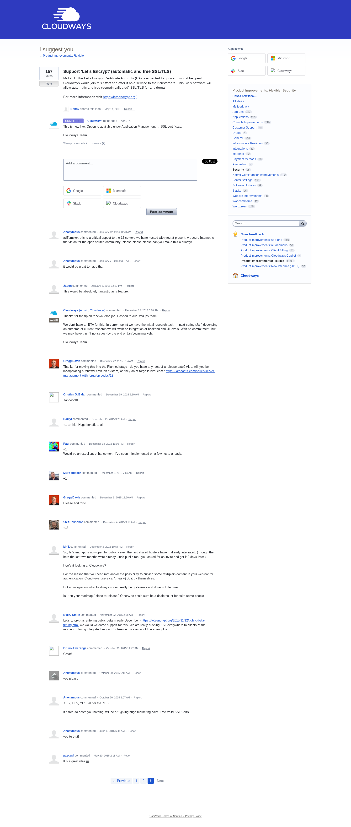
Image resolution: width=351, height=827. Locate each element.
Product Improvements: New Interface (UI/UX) (270, 266)
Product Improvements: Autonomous (264, 245)
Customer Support (244, 127)
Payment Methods (244, 159)
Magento (238, 154)
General (238, 138)
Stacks (237, 190)
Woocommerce (242, 201)
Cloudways (250, 275)
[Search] (303, 223)
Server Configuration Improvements (256, 175)
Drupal (237, 133)
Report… (129, 109)
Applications (241, 117)
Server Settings (242, 180)
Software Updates (244, 185)
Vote (49, 83)
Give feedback (252, 234)
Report (139, 232)
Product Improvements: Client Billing (264, 250)
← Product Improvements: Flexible (61, 55)
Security (289, 90)
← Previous (121, 781)
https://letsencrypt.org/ (120, 97)
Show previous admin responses (84, 143)
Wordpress (240, 206)
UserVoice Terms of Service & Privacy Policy (175, 816)
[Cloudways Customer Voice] (66, 19)
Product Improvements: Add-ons (262, 240)
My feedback (241, 106)
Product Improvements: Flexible (257, 90)
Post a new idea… (245, 96)
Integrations (240, 148)
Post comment (161, 212)
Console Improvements (248, 122)
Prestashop (240, 164)
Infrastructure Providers (248, 143)
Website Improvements (247, 196)
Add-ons (238, 112)
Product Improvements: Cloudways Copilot (269, 255)
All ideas (238, 101)
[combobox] (267, 223)
